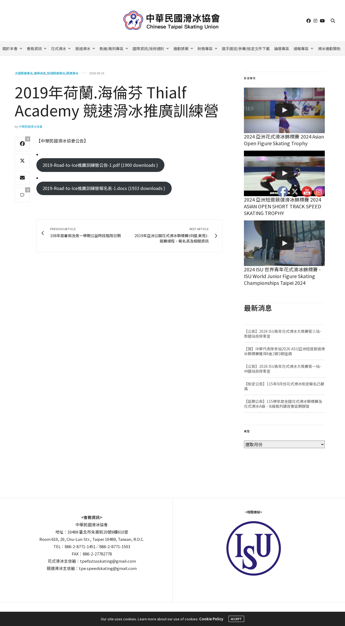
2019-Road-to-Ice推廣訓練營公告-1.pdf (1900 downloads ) (100, 165)
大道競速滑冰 (24, 73)
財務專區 (205, 48)
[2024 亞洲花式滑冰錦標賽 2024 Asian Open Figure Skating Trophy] (284, 110)
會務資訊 (34, 48)
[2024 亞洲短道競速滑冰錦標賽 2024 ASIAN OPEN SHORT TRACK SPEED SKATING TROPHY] (284, 173)
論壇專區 (281, 48)
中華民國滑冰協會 (30, 126)
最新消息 (40, 73)
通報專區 (301, 48)
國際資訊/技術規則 (148, 48)
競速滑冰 (82, 48)
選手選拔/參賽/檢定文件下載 (246, 48)
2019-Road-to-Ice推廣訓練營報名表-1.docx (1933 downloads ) (104, 188)
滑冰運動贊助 (329, 48)
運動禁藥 (180, 48)
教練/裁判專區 (111, 48)
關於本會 (10, 48)
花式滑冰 (58, 48)
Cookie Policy (211, 618)
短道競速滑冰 (56, 73)
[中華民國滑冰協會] (172, 20)
